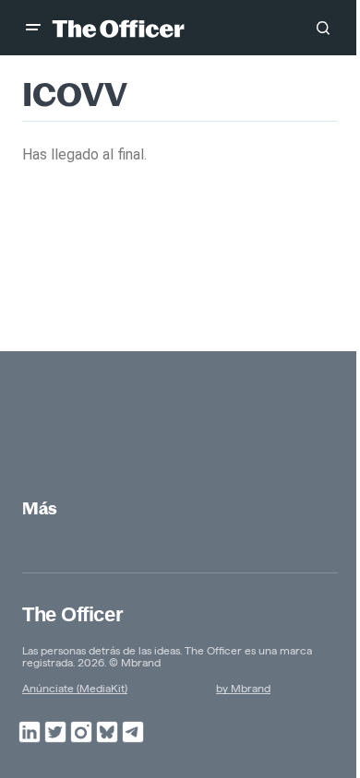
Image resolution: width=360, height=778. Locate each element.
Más (39, 508)
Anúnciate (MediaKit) (74, 688)
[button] (33, 28)
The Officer (72, 614)
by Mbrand (243, 688)
